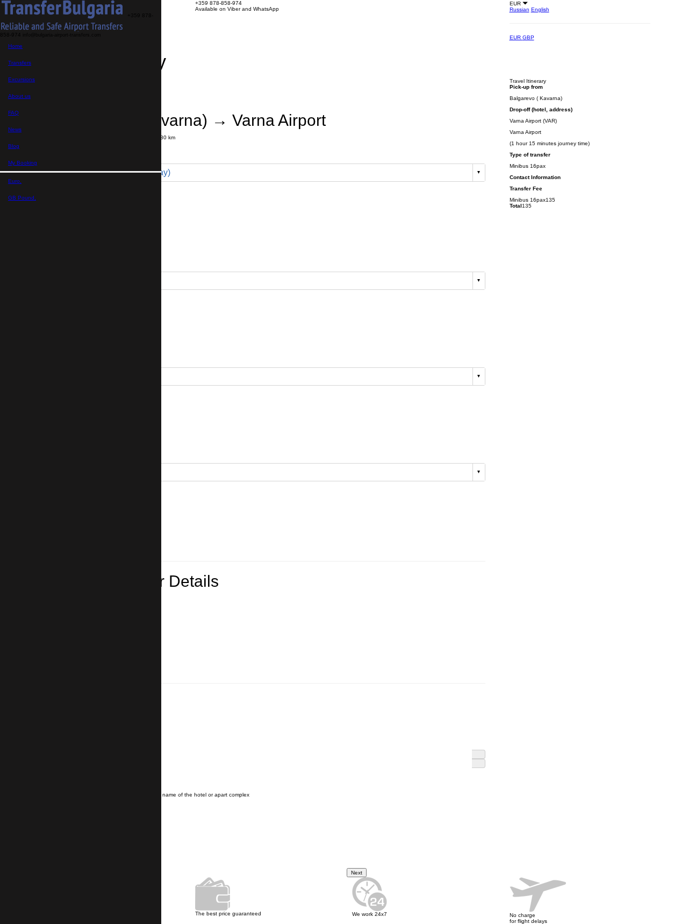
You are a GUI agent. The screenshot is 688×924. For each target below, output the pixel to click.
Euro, (15, 181)
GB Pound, (22, 198)
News (15, 129)
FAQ (13, 113)
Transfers (19, 63)
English (540, 9)
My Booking (22, 163)
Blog (13, 146)
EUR (516, 37)
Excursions (21, 79)
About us (19, 96)
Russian (519, 9)
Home (15, 46)
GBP (528, 37)
